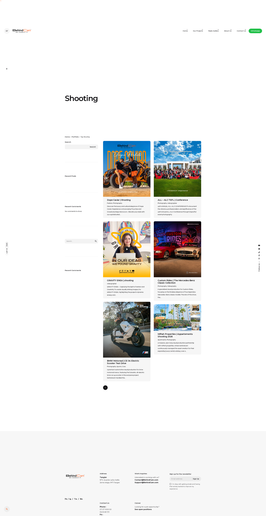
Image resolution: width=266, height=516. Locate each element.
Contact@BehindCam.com (146, 480)
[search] (96, 241)
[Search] (7, 509)
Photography (117, 203)
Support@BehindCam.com (146, 483)
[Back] (7, 69)
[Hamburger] (7, 31)
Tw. (75, 499)
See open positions (143, 509)
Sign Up (196, 479)
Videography (171, 286)
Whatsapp (255, 31)
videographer (172, 203)
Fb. (66, 499)
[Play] (127, 249)
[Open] (110, 147)
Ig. (70, 499)
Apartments (162, 340)
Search (68, 142)
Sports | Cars (121, 366)
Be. (81, 499)
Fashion (109, 203)
